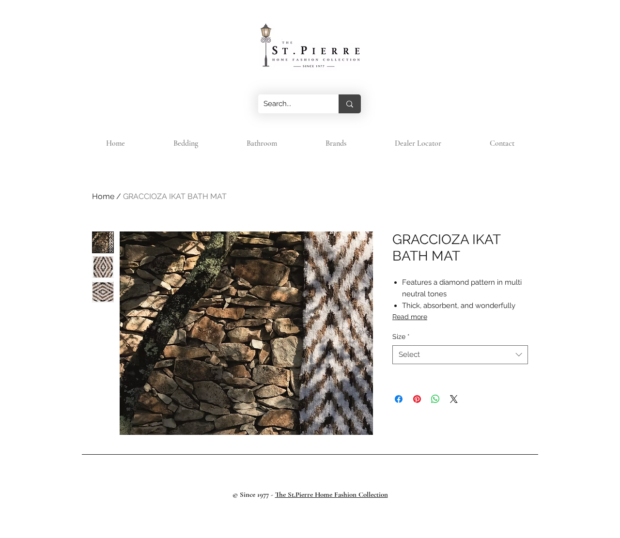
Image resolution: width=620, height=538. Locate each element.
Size (401, 336)
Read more (409, 317)
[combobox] (460, 354)
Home (103, 196)
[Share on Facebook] (398, 399)
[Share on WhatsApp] (435, 399)
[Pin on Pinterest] (417, 399)
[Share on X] (454, 399)
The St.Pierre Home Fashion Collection (331, 494)
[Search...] (350, 103)
